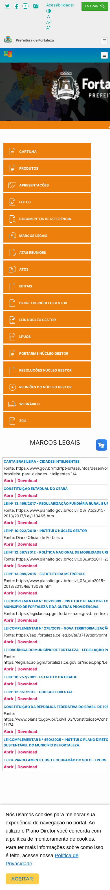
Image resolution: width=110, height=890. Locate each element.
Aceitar (22, 879)
